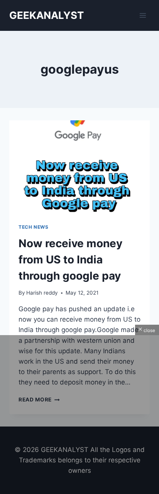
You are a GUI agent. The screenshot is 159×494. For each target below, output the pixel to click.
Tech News (33, 227)
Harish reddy (42, 293)
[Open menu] (142, 15)
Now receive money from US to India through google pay (70, 259)
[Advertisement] (79, 414)
